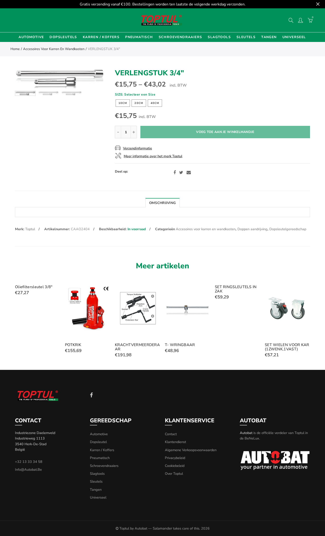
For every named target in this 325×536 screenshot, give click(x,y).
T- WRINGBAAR (180, 345)
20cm (138, 103)
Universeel (294, 37)
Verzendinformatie (137, 148)
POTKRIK (73, 345)
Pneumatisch (139, 37)
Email (189, 172)
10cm (122, 103)
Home (15, 48)
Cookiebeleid (174, 465)
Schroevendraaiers (180, 37)
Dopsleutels (63, 37)
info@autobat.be (28, 469)
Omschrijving (162, 202)
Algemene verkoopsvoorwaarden (191, 450)
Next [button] (92, 78)
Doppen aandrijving (252, 229)
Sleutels (246, 37)
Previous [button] (28, 78)
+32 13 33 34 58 (28, 461)
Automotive (31, 37)
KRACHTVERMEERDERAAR (137, 347)
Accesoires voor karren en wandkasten (53, 48)
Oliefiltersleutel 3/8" (34, 287)
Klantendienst (175, 441)
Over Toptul (174, 473)
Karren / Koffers (101, 37)
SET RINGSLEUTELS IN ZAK (236, 289)
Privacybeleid (175, 457)
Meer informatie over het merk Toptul (153, 156)
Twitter (181, 172)
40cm (155, 103)
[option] (59, 78)
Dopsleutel (98, 441)
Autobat (246, 432)
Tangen (268, 37)
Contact (171, 434)
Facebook (174, 172)
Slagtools (219, 37)
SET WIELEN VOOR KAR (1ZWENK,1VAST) (287, 347)
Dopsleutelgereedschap (287, 229)
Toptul (30, 229)
